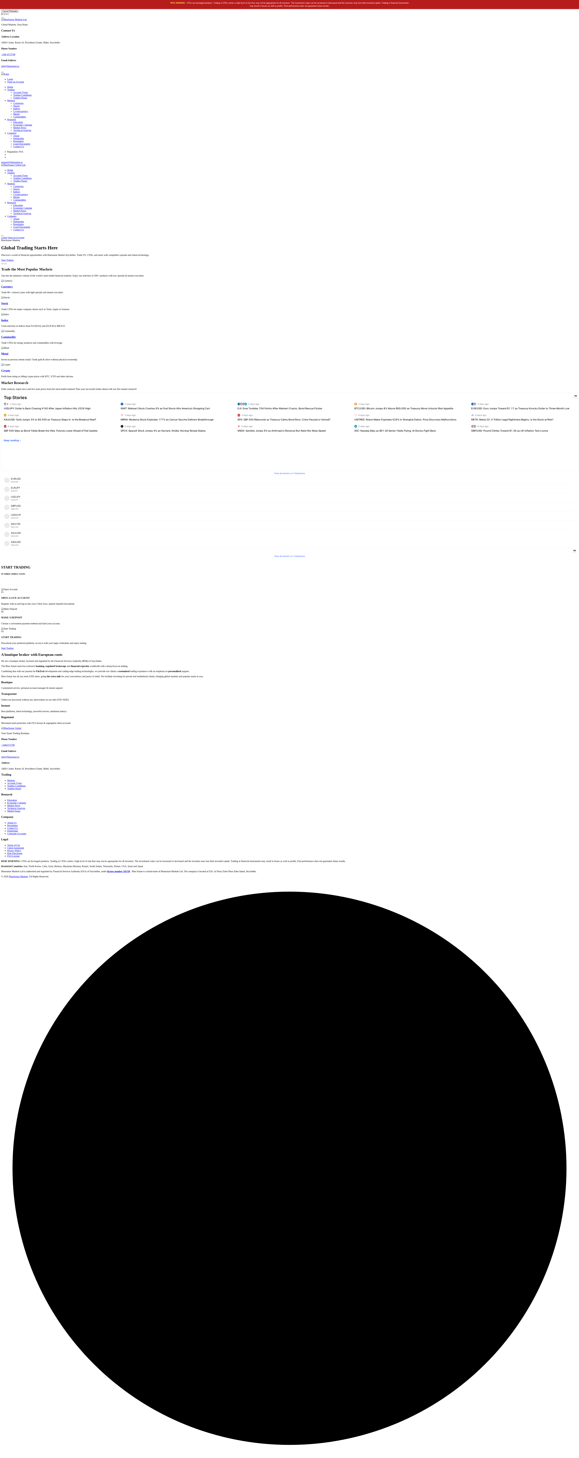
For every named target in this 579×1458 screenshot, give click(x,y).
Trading (11, 89)
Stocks (16, 106)
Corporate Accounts (16, 833)
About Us (12, 822)
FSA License (13, 856)
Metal (4, 353)
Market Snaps (13, 811)
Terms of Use (13, 845)
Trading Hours (20, 98)
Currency (7, 286)
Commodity (8, 337)
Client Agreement (15, 848)
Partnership (18, 138)
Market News (19, 127)
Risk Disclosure (14, 853)
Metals (16, 114)
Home (10, 87)
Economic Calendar (22, 125)
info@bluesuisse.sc (10, 66)
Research (11, 119)
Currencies (18, 103)
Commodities (19, 117)
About (16, 135)
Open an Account (15, 82)
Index (4, 320)
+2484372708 (8, 745)
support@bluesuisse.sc (12, 162)
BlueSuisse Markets (18, 876)
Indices (16, 108)
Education (18, 122)
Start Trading (7, 260)
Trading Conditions (22, 95)
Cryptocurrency (20, 111)
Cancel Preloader (9, 11)
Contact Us (18, 146)
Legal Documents (21, 144)
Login (10, 79)
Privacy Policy (14, 850)
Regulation (18, 141)
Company (12, 133)
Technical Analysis (22, 130)
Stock (4, 303)
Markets (11, 100)
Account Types (20, 92)
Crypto (5, 370)
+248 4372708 (8, 54)
